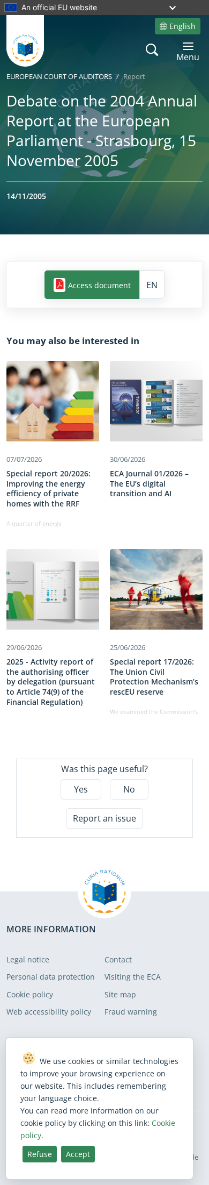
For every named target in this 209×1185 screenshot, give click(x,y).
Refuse (39, 1154)
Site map (120, 994)
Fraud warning (130, 1011)
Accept (78, 1154)
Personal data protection (50, 977)
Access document (99, 285)
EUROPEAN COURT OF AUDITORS (59, 76)
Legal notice (27, 959)
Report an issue (104, 818)
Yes (81, 789)
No (129, 789)
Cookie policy (29, 994)
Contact (118, 959)
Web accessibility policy (48, 1011)
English (182, 26)
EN (152, 285)
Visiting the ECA (132, 977)
